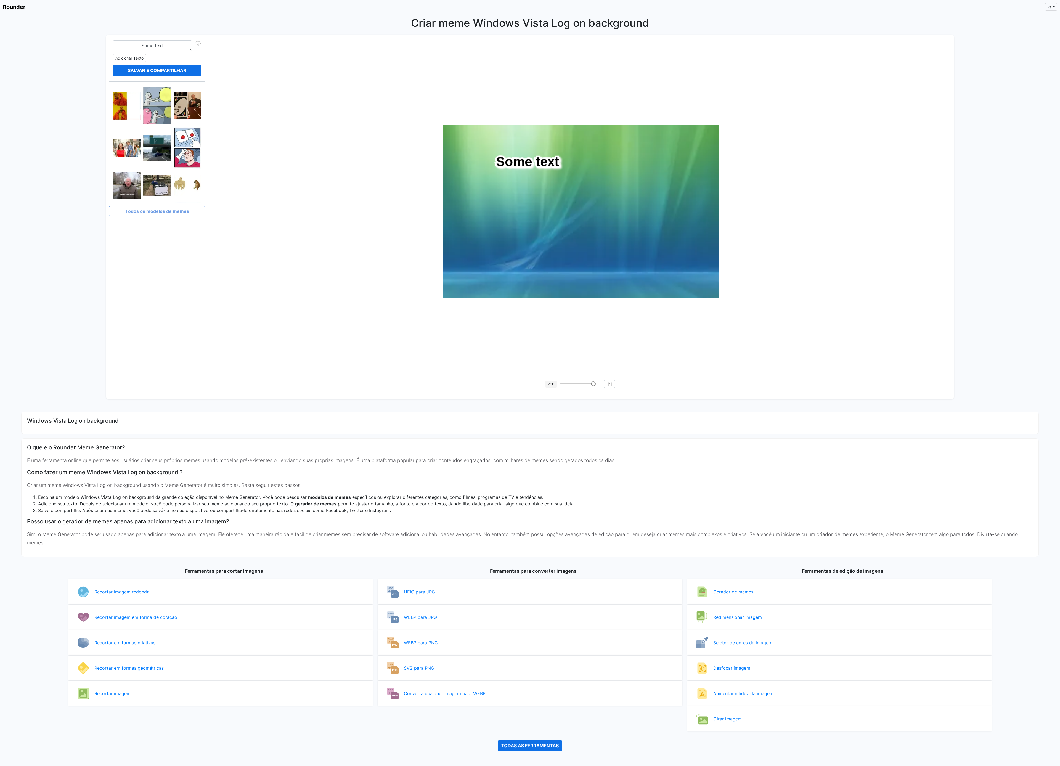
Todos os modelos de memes (157, 211)
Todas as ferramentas (530, 745)
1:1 (609, 384)
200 (551, 384)
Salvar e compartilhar (157, 70)
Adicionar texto (129, 58)
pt (1049, 7)
